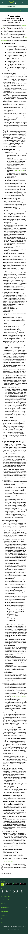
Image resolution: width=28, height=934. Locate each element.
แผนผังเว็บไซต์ (6, 926)
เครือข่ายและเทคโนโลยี (5, 900)
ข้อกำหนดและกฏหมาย (22, 926)
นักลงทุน (3, 904)
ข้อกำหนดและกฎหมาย (5, 896)
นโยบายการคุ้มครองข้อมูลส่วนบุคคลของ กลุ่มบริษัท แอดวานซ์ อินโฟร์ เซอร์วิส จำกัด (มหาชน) (14, 39)
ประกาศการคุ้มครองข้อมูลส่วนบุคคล (14, 929)
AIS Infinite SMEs (4, 907)
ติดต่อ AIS (3, 919)
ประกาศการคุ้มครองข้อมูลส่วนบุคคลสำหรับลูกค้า (12, 10)
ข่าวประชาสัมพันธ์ (4, 911)
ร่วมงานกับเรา (4, 915)
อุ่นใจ (2, 923)
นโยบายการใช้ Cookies (19, 170)
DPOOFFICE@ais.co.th (8, 861)
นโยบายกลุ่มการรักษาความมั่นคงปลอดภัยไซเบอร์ (16, 697)
